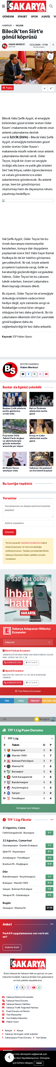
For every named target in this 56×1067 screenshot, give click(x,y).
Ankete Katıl (12, 947)
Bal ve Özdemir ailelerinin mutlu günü (38, 411)
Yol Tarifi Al (32, 663)
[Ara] (51, 6)
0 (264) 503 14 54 (14, 663)
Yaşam (19, 26)
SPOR (34, 16)
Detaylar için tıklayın (28, 808)
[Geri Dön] (9, 1057)
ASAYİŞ (45, 16)
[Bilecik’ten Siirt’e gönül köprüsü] (28, 67)
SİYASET (22, 16)
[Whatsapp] (39, 987)
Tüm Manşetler (14, 1015)
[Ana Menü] (3, 6)
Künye (20, 1030)
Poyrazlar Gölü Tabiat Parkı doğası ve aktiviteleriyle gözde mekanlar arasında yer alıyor (13, 441)
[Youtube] (46, 374)
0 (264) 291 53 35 (14, 683)
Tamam (39, 1063)
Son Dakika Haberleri (16, 1018)
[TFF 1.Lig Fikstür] (51, 819)
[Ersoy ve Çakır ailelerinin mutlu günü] (41, 426)
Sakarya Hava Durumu (17, 1001)
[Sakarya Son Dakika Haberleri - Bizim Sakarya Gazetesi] (26, 6)
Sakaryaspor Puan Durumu (18, 1037)
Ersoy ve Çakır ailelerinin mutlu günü (38, 438)
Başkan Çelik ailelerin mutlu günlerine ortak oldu (14, 411)
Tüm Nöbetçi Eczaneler (29, 691)
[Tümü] (51, 924)
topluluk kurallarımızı (31, 543)
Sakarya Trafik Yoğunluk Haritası (22, 1007)
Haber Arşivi (12, 1022)
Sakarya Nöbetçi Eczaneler (19, 997)
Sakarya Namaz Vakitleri (18, 1004)
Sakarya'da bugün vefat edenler (21, 1034)
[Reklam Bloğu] (28, 598)
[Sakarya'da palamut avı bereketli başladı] (41, 459)
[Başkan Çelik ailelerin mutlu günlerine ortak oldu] (15, 399)
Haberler (7, 26)
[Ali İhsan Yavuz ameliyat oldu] (15, 459)
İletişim (8, 1030)
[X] (22, 987)
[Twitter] (34, 374)
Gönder (9, 532)
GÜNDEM (8, 16)
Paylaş (9, 88)
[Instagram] (40, 374)
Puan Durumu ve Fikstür (18, 1011)
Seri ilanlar (41, 1037)
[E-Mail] (22, 374)
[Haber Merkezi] (10, 369)
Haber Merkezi (29, 367)
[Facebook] (28, 374)
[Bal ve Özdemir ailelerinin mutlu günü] (41, 399)
